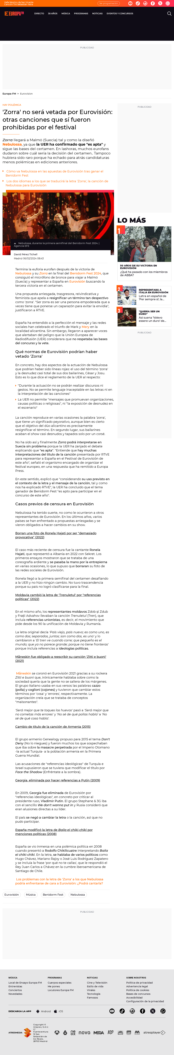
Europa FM (10, 93)
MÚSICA (66, 13)
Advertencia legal (137, 986)
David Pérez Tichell (25, 254)
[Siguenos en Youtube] (130, 3)
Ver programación (108, 3)
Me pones (54, 986)
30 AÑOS (52, 13)
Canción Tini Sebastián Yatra (18, 4)
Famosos (92, 997)
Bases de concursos (138, 993)
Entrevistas (15, 986)
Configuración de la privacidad (145, 1001)
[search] (169, 14)
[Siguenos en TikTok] (122, 1012)
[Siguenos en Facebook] (153, 3)
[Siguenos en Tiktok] (138, 3)
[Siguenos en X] (152, 1012)
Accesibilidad (134, 997)
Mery (85, 327)
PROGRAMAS (81, 13)
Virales (91, 990)
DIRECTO (39, 13)
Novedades (15, 993)
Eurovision (26, 93)
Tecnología (93, 993)
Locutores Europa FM (61, 990)
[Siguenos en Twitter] (160, 3)
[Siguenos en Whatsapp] (168, 3)
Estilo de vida (95, 986)
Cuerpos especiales (59, 982)
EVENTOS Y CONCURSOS (120, 13)
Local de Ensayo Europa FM (25, 982)
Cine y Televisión (97, 982)
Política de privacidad (139, 982)
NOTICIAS (97, 13)
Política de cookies (137, 990)
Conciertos (15, 990)
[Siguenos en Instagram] (145, 3)
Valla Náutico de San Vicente (18, 2)
